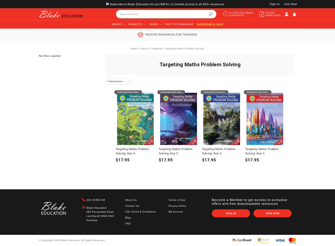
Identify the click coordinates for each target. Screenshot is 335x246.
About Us (131, 200)
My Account (176, 211)
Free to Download (179, 24)
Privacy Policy (177, 205)
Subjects (135, 24)
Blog (128, 217)
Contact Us (132, 205)
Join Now (290, 4)
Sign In (275, 4)
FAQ (128, 223)
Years (153, 24)
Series (117, 24)
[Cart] (294, 14)
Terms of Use (177, 200)
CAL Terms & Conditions (140, 211)
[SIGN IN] (286, 14)
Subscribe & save (210, 24)
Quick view (135, 121)
